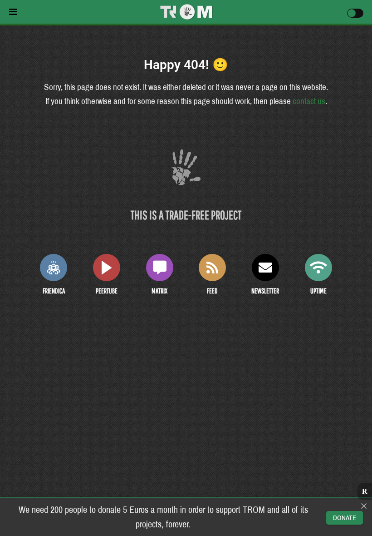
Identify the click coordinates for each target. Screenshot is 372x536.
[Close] (364, 506)
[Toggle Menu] (72, 12)
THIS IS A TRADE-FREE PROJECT (186, 215)
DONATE (344, 517)
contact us (309, 101)
